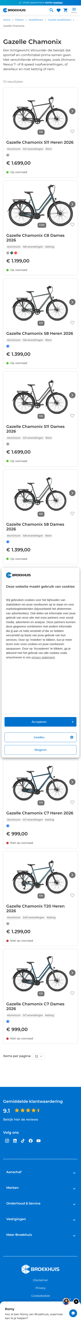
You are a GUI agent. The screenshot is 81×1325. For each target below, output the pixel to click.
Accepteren (39, 721)
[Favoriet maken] (72, 131)
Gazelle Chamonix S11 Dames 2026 (35, 429)
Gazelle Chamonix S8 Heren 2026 (39, 333)
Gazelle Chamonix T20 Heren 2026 (35, 908)
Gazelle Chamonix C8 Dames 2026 (35, 238)
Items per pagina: (17, 1056)
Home (6, 19)
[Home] (24, 10)
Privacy (40, 1288)
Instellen (39, 737)
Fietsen (19, 19)
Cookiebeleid (40, 1296)
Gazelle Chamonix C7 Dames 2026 (35, 1006)
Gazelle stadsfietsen (59, 19)
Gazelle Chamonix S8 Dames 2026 (35, 527)
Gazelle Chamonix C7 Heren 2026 (39, 813)
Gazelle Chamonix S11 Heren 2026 (40, 142)
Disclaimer (40, 1280)
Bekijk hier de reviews (20, 1120)
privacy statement (43, 657)
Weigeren (40, 749)
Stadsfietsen (36, 19)
